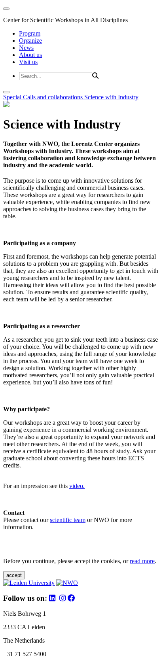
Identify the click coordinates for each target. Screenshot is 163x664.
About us (30, 54)
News (26, 47)
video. (77, 485)
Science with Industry (111, 97)
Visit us (28, 62)
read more (142, 561)
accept (14, 575)
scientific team (67, 519)
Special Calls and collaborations (43, 97)
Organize (30, 40)
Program (29, 33)
